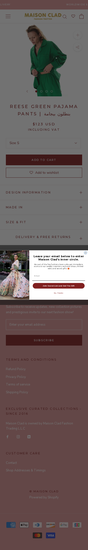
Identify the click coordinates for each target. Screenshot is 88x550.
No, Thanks (59, 293)
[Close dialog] (85, 252)
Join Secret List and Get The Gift (58, 286)
